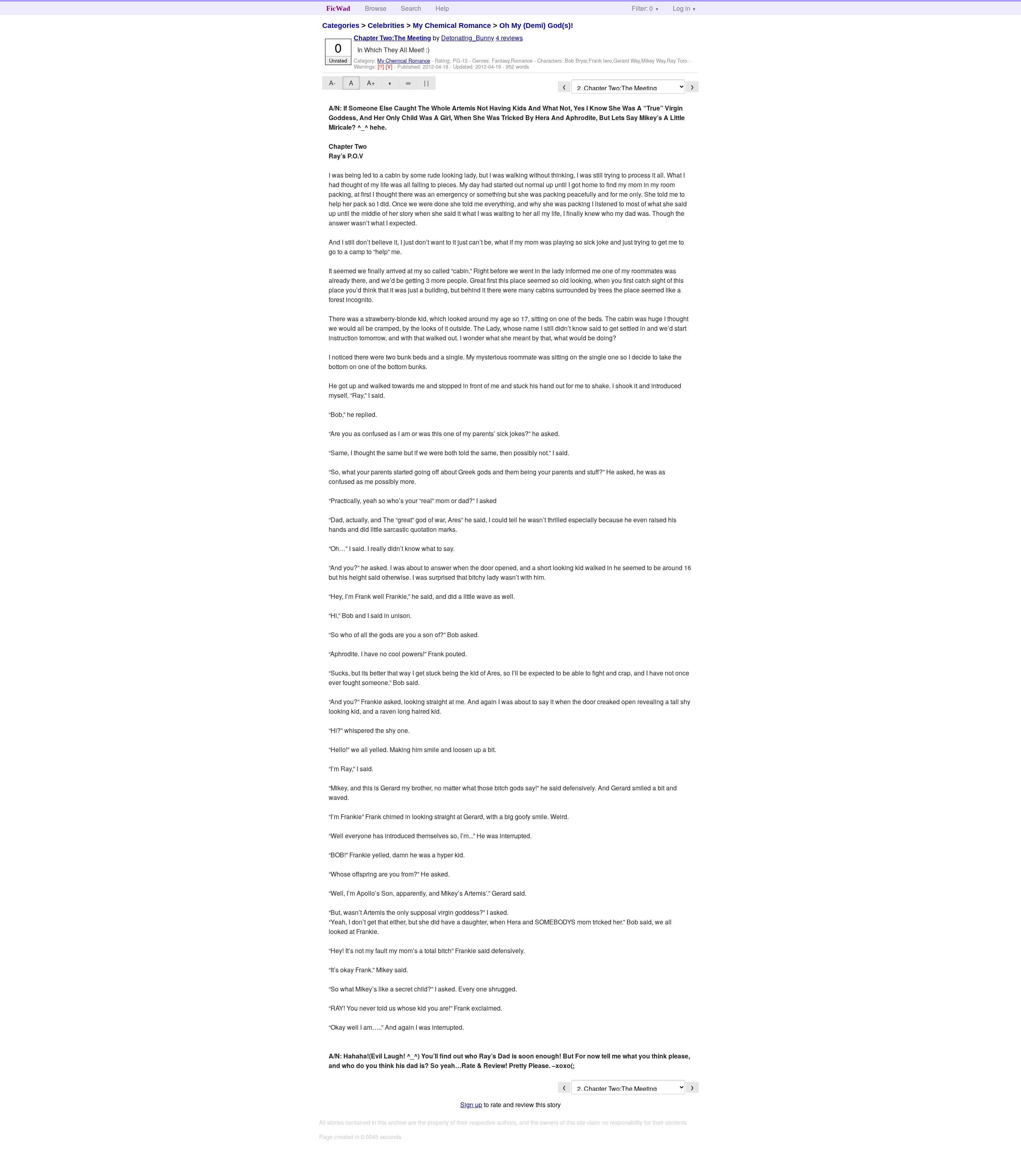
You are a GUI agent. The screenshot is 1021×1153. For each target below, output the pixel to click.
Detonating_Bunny (467, 37)
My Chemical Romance (452, 26)
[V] (390, 66)
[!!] (382, 66)
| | (426, 82)
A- (332, 82)
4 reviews (509, 37)
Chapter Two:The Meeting (392, 38)
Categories (340, 26)
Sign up (471, 1104)
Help (442, 8)
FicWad (338, 8)
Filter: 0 (642, 8)
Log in (681, 8)
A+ (371, 82)
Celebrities (386, 26)
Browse (375, 8)
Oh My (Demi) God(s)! (536, 26)
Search (411, 8)
